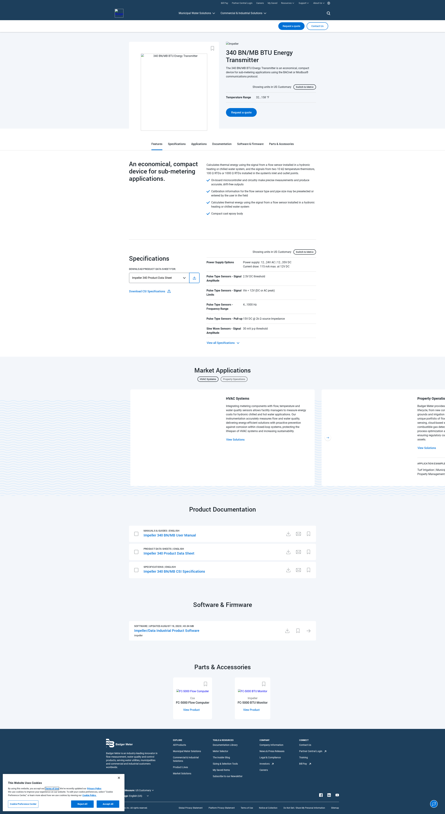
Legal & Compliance (270, 757)
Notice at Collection (268, 808)
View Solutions (235, 439)
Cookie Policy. (89, 795)
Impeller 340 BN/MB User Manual (170, 535)
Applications (199, 144)
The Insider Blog (221, 757)
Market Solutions (182, 773)
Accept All (108, 804)
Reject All (82, 804)
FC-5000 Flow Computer (192, 702)
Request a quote (291, 26)
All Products (179, 745)
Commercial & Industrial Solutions (241, 13)
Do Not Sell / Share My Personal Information (304, 808)
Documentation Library (225, 745)
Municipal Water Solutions (195, 13)
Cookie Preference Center (23, 804)
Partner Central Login (310, 751)
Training (303, 757)
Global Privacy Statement (191, 808)
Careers (264, 770)
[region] (63, 792)
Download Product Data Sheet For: (152, 269)
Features (156, 144)
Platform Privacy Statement (222, 808)
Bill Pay (303, 763)
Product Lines (180, 767)
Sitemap (335, 808)
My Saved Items (221, 770)
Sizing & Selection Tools (225, 763)
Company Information (271, 745)
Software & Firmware (250, 144)
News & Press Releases (272, 751)
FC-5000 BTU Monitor (253, 702)
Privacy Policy (94, 788)
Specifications (177, 144)
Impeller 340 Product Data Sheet (169, 553)
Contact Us (305, 745)
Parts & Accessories (281, 144)
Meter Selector (220, 751)
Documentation (222, 144)
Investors (265, 763)
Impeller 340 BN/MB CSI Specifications (174, 571)
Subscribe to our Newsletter (227, 776)
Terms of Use (247, 808)
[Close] (119, 778)
